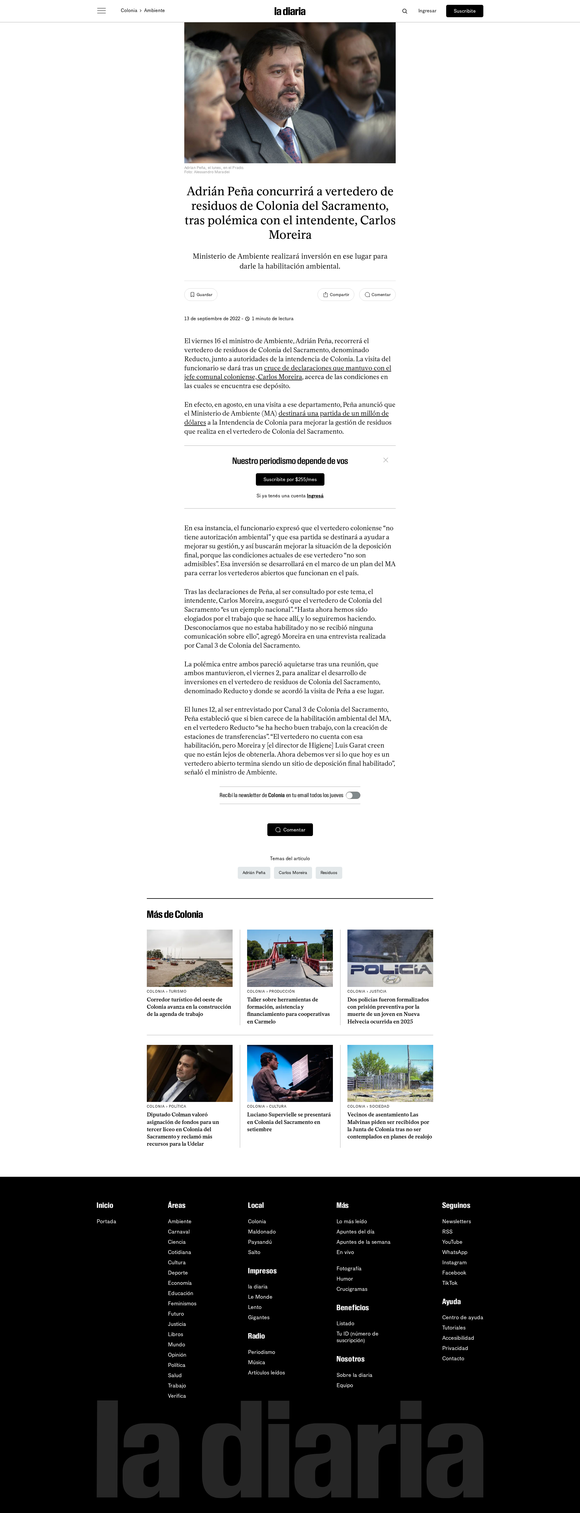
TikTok (450, 1283)
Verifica (177, 1396)
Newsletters (456, 1221)
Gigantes (258, 1317)
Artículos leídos (266, 1372)
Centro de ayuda (462, 1317)
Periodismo (261, 1352)
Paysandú (260, 1242)
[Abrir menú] (101, 11)
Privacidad (455, 1348)
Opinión (177, 1355)
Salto (254, 1252)
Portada (106, 1221)
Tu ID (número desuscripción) (358, 1337)
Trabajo (177, 1385)
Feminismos (182, 1303)
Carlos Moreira (293, 872)
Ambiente (154, 10)
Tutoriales (454, 1327)
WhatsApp (454, 1252)
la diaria (258, 1286)
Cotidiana (179, 1252)
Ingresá (315, 496)
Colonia (129, 10)
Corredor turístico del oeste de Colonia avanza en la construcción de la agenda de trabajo (189, 1007)
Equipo (345, 1385)
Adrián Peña (254, 872)
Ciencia (177, 1242)
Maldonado (262, 1231)
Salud (175, 1375)
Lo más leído (352, 1221)
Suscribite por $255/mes (290, 479)
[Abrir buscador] (405, 11)
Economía (180, 1283)
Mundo (176, 1344)
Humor (345, 1278)
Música (256, 1362)
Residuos (329, 872)
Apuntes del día (356, 1231)
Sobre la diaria (354, 1375)
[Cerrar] (385, 460)
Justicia (177, 1324)
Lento (255, 1307)
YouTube (452, 1242)
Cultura (177, 1262)
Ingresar (427, 11)
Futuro (176, 1313)
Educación (180, 1293)
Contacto (453, 1358)
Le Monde (260, 1297)
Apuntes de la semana (364, 1242)
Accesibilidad (458, 1338)
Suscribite (465, 11)
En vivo (345, 1252)
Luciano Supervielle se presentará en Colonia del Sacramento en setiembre (289, 1122)
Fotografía (349, 1268)
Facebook (454, 1272)
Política (176, 1365)
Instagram (454, 1262)
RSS (447, 1231)
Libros (175, 1334)
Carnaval (179, 1231)
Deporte (178, 1272)
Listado (345, 1323)
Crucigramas (352, 1289)
